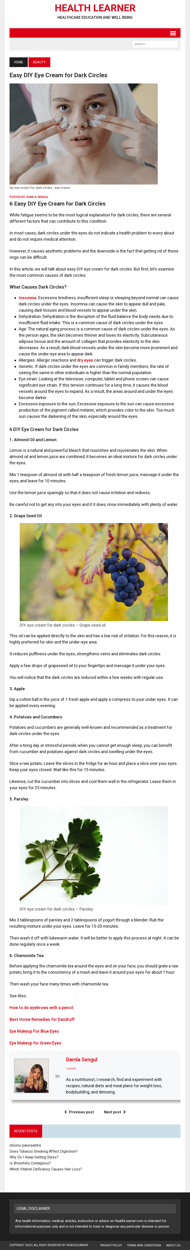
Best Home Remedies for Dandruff (42, 1019)
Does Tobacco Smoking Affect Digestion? (44, 1151)
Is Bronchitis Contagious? (30, 1163)
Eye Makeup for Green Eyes (35, 1043)
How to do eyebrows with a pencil (41, 1007)
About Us (173, 1245)
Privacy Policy (111, 1245)
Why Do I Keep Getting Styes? (34, 1157)
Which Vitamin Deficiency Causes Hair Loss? (46, 1169)
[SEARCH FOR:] (155, 44)
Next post (112, 1112)
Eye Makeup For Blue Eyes (34, 1031)
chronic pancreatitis (25, 1145)
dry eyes (85, 360)
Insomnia (27, 297)
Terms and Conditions (144, 1245)
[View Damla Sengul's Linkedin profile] (57, 1076)
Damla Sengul (37, 197)
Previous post (81, 1112)
